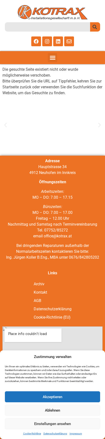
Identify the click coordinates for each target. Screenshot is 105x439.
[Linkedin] (58, 41)
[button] (52, 57)
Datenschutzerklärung (55, 433)
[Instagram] (47, 41)
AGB (37, 300)
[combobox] (47, 27)
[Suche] (95, 27)
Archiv (39, 284)
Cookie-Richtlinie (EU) (52, 317)
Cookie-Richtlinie (32, 433)
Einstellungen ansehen (52, 424)
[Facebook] (36, 41)
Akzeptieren (52, 397)
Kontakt (40, 292)
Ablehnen (52, 410)
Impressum (76, 433)
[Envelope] (69, 41)
